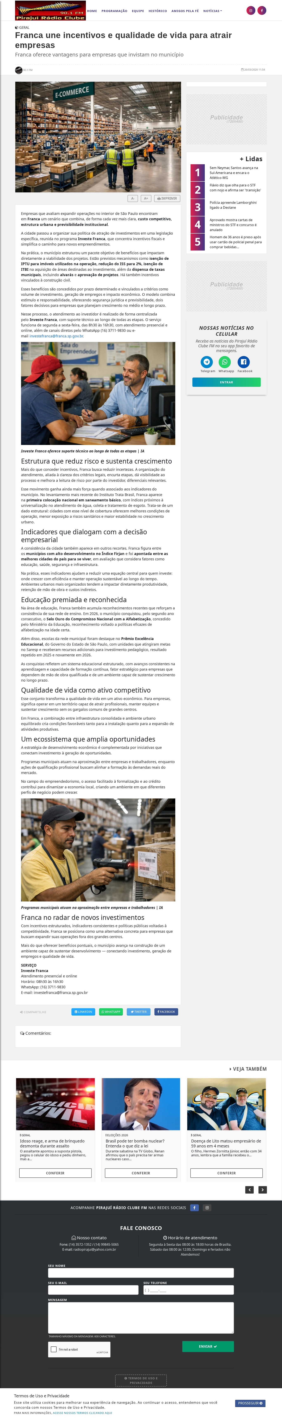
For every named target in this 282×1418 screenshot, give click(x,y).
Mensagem (57, 1300)
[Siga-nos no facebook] (261, 10)
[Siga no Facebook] (194, 1207)
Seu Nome (56, 1266)
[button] (262, 1190)
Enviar (206, 1346)
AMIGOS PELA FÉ (185, 11)
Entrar (226, 382)
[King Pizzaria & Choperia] (226, 119)
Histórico (158, 11)
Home (92, 11)
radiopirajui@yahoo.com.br (94, 1249)
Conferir (55, 1173)
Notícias (211, 11)
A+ (146, 198)
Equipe (138, 11)
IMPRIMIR (169, 198)
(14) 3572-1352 (80, 1244)
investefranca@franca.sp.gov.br (56, 335)
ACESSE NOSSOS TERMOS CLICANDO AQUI (82, 1413)
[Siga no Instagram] (207, 1207)
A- (132, 198)
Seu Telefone (155, 1283)
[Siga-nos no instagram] (250, 10)
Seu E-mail (57, 1283)
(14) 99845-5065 (106, 1244)
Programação (114, 11)
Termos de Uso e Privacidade (142, 1380)
